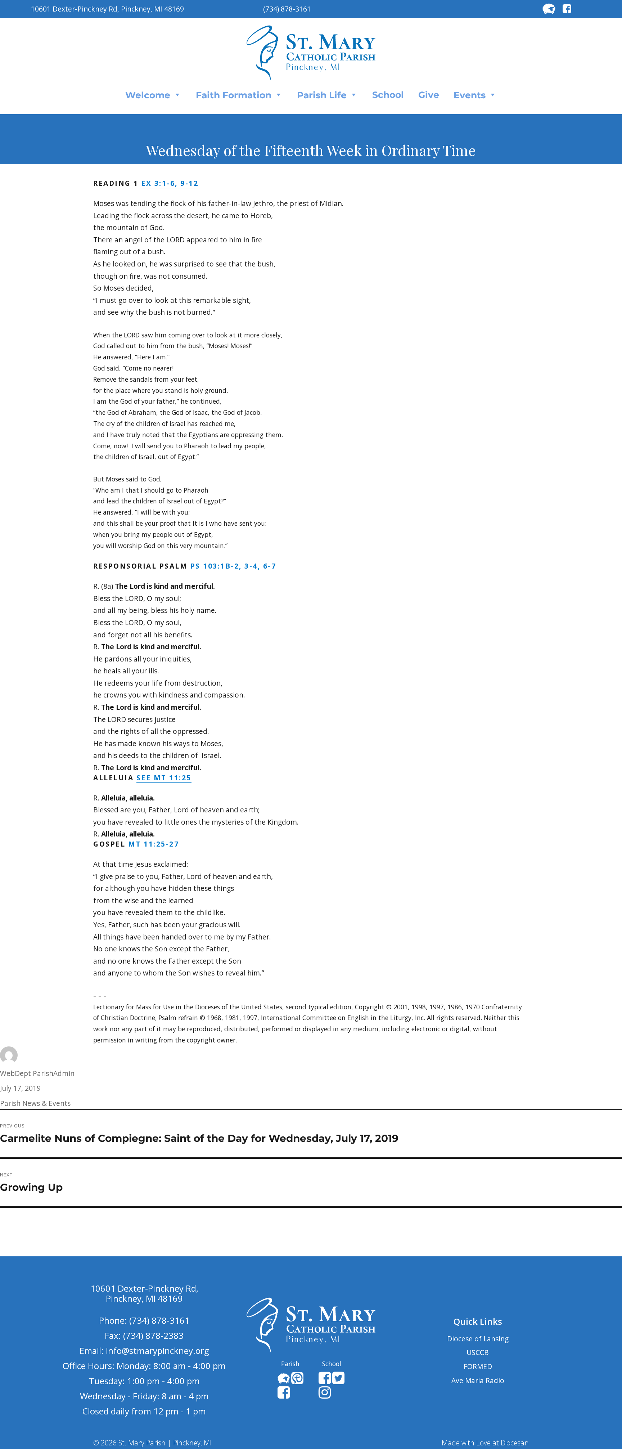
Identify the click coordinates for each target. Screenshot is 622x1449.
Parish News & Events (35, 1103)
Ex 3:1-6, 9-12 (169, 183)
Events (470, 95)
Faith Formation (233, 95)
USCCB (477, 1352)
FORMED (478, 1366)
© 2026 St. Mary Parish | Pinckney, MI (152, 1443)
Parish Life (322, 95)
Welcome (147, 95)
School (388, 94)
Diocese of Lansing (478, 1338)
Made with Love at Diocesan (485, 1443)
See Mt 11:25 (163, 777)
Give (428, 94)
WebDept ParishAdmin (37, 1073)
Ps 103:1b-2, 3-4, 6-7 (233, 566)
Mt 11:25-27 (153, 844)
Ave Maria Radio (477, 1380)
